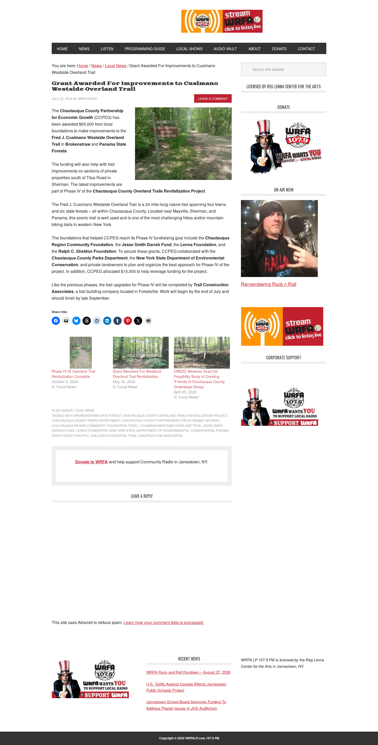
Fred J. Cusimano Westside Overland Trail (164, 425)
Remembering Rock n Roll (268, 283)
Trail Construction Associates (155, 435)
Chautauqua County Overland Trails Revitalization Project (175, 415)
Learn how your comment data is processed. (164, 622)
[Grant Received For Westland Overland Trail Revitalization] (141, 353)
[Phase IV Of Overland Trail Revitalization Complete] (80, 353)
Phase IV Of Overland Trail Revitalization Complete (73, 374)
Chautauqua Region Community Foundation (89, 425)
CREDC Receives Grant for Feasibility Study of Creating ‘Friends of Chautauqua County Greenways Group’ (199, 379)
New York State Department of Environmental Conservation (161, 430)
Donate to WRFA (91, 462)
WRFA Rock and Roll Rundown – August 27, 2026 (188, 672)
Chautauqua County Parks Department (86, 420)
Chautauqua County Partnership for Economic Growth (170, 420)
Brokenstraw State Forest (97, 415)
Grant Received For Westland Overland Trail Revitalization (137, 374)
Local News (84, 410)
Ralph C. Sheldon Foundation (101, 435)
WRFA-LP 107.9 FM (105, 20)
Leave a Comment (213, 98)
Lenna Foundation (91, 430)
